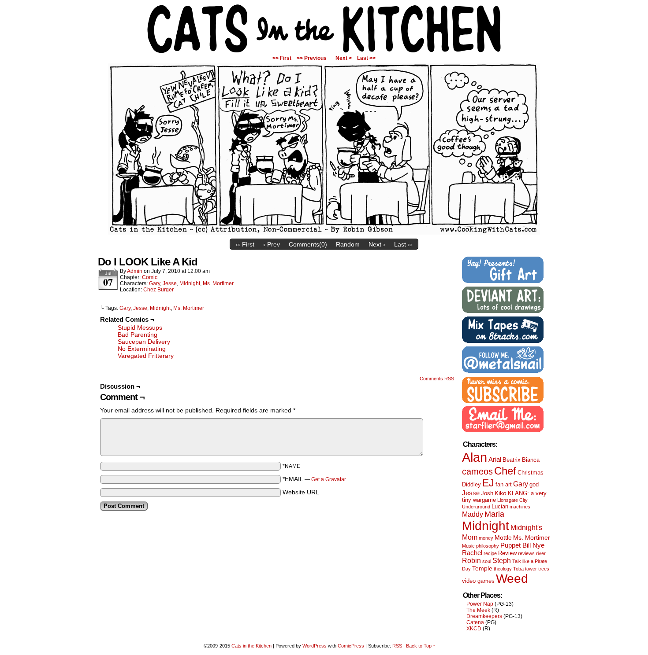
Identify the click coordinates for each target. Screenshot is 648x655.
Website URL (301, 492)
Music (468, 545)
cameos (477, 471)
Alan (474, 457)
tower (531, 568)
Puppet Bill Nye (522, 545)
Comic (149, 277)
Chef (505, 471)
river (541, 553)
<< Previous (312, 58)
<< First (281, 58)
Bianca (531, 459)
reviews (526, 553)
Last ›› (403, 244)
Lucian (500, 506)
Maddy (472, 514)
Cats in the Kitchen (324, 28)
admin (134, 271)
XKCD (473, 629)
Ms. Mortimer (218, 283)
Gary (154, 283)
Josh (487, 493)
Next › (377, 244)
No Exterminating (142, 348)
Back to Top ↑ (421, 645)
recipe (490, 553)
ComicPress (351, 645)
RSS (397, 645)
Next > (343, 58)
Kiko (500, 493)
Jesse (170, 283)
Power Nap (479, 604)
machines (520, 506)
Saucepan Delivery (144, 341)
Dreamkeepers (484, 616)
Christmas (531, 472)
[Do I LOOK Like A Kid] (324, 232)
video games (478, 581)
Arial (494, 459)
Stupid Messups (140, 327)
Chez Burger (158, 290)
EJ (488, 483)
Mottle (503, 537)
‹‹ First (245, 244)
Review (507, 553)
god (534, 484)
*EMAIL (314, 478)
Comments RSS (437, 378)
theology (503, 568)
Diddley (471, 484)
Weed (512, 578)
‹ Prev (271, 244)
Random (348, 244)
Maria (494, 514)
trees (543, 568)
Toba (518, 568)
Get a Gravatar (328, 479)
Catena (475, 622)
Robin (471, 560)
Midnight (189, 283)
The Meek (478, 610)
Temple (482, 568)
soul (486, 561)
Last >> (366, 58)
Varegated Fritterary (146, 355)
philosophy (487, 545)
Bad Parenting (137, 334)
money (486, 538)
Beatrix (512, 459)
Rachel (472, 552)
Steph (501, 560)
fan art (503, 484)
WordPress (314, 645)
